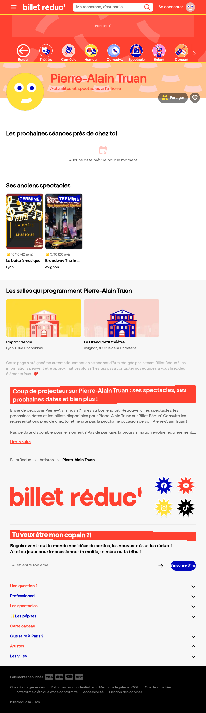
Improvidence (19, 342)
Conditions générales (27, 687)
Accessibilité (93, 692)
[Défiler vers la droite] (194, 53)
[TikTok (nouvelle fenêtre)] (186, 508)
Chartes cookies (158, 687)
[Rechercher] (147, 7)
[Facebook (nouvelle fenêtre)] (164, 486)
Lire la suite (20, 442)
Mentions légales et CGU (119, 687)
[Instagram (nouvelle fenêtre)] (164, 508)
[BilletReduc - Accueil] (44, 7)
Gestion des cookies (125, 692)
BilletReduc (20, 460)
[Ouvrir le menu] (15, 7)
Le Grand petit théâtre (104, 342)
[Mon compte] (190, 7)
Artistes (47, 460)
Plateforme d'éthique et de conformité (47, 692)
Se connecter (171, 7)
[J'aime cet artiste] (195, 98)
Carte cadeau (22, 626)
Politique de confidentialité (72, 687)
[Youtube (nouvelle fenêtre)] (186, 486)
